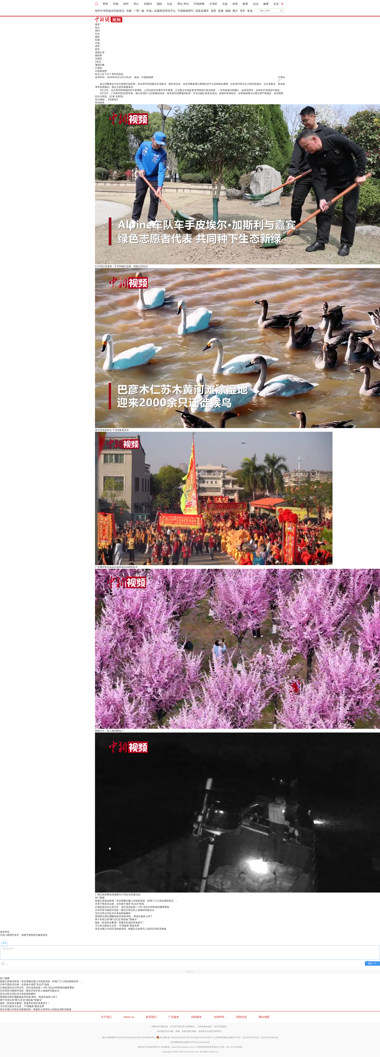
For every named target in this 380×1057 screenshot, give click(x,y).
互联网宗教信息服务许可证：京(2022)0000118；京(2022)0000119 (246, 1037)
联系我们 (151, 1017)
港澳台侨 (99, 52)
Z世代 (98, 61)
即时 (105, 3)
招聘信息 (241, 1017)
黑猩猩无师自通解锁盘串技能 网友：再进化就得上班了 (124, 916)
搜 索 (282, 10)
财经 (126, 3)
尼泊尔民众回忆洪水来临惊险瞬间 (113, 913)
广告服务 (173, 1017)
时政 (115, 3)
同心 (136, 3)
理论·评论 (183, 3)
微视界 (98, 55)
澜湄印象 (99, 65)
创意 (213, 10)
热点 (97, 27)
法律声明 (219, 1017)
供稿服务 (196, 1017)
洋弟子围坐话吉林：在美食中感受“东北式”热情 (119, 904)
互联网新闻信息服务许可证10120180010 (190, 1042)
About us (129, 1017)
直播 (220, 10)
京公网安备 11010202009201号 (174, 1037)
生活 (276, 3)
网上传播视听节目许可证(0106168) (119, 1037)
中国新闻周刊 (186, 10)
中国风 (98, 68)
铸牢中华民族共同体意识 (109, 10)
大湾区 (213, 3)
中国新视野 (101, 71)
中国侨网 (199, 3)
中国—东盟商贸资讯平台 (161, 10)
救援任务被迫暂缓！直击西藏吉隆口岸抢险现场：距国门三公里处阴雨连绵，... (136, 901)
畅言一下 (372, 963)
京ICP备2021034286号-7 (202, 1037)
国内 (97, 30)
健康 (266, 3)
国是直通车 (202, 10)
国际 (159, 3)
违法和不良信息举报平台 (149, 1047)
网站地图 (264, 1017)
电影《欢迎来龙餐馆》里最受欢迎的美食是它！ (120, 922)
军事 (97, 40)
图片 (235, 10)
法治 (255, 3)
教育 (245, 3)
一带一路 (139, 10)
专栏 (242, 10)
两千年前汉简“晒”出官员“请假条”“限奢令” (116, 919)
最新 (97, 24)
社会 (169, 3)
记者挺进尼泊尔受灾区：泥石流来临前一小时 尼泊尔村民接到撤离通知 (132, 907)
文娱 (225, 3)
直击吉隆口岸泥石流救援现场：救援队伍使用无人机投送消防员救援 (130, 929)
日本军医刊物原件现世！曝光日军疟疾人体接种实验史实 (124, 910)
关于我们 (106, 1017)
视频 (228, 10)
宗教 (129, 10)
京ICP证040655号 (145, 1037)
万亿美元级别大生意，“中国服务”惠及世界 (117, 925)
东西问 (148, 3)
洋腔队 (98, 58)
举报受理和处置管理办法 (208, 1047)
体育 (235, 3)
